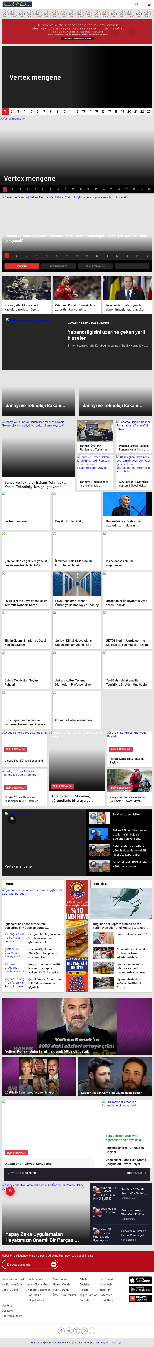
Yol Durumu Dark (12, 1284)
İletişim (49, 1342)
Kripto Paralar (88, 1295)
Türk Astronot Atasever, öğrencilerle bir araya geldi (124, 1138)
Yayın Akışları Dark (39, 1284)
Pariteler (85, 1300)
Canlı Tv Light (10, 1289)
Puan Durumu (61, 1289)
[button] (5, 111)
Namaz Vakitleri (62, 1284)
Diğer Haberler (58, 266)
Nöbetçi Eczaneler (39, 1289)
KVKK (87, 1342)
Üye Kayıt (7, 1310)
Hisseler (85, 1289)
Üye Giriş (7, 1305)
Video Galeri (107, 1284)
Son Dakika (34, 1295)
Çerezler (77, 1342)
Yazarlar (105, 1289)
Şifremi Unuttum (12, 1316)
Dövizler (84, 1284)
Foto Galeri (106, 1279)
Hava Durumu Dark (13, 1279)
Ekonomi (21, 266)
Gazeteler (106, 1295)
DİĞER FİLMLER (135, 1173)
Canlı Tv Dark (35, 1279)
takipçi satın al (36, 1300)
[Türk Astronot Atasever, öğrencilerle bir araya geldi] (127, 1116)
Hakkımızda (37, 1342)
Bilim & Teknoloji (95, 266)
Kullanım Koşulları (100, 1342)
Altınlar (84, 1279)
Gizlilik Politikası (63, 1342)
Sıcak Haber (107, 1300)
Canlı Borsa (60, 1279)
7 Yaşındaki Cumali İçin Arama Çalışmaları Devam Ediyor (126, 1162)
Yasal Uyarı (117, 1342)
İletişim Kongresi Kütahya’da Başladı (125, 1150)
